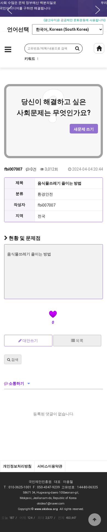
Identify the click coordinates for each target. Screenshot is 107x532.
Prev (9, 10)
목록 (79, 340)
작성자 (19, 204)
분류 (19, 193)
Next (98, 10)
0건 (33, 169)
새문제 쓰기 (84, 129)
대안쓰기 (30, 340)
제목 (19, 182)
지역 (19, 215)
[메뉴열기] (8, 51)
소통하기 (16, 383)
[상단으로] (95, 520)
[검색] (77, 48)
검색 (14, 360)
